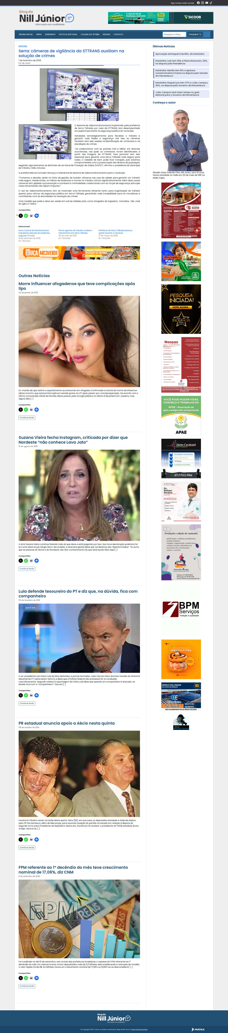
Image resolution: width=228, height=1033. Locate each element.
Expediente (50, 34)
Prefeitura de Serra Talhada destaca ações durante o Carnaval (115, 231)
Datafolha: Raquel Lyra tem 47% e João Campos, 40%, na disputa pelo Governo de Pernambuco (181, 84)
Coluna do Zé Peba (90, 34)
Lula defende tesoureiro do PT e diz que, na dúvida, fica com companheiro (78, 593)
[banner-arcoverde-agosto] (79, 252)
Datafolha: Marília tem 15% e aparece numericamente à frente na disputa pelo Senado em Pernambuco (181, 73)
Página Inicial (26, 34)
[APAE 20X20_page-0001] (181, 415)
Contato (118, 34)
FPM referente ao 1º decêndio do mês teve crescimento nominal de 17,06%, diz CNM (73, 870)
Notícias (23, 46)
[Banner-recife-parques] (181, 261)
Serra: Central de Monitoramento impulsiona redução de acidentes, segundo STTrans (34, 233)
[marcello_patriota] (181, 721)
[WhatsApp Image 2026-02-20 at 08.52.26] (181, 309)
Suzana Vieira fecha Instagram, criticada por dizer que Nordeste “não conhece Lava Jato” (73, 440)
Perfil (39, 34)
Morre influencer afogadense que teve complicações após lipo (77, 286)
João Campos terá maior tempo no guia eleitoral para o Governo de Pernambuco (177, 94)
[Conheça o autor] (181, 139)
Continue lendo (27, 417)
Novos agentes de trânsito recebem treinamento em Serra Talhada (75, 231)
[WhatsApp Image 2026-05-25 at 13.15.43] (181, 210)
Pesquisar (194, 34)
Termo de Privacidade (139, 1029)
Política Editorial (68, 34)
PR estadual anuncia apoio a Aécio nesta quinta (67, 723)
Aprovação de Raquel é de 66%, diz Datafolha (179, 54)
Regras (106, 34)
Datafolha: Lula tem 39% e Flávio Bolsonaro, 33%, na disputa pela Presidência (181, 62)
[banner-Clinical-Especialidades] (181, 364)
